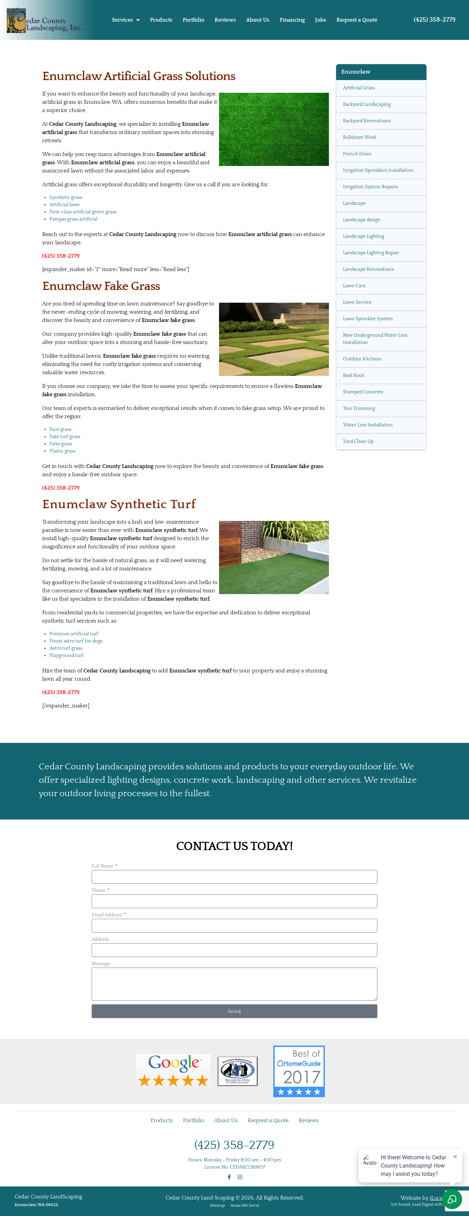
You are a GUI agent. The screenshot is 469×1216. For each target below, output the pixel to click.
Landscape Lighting (363, 236)
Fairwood (353, 678)
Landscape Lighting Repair (371, 253)
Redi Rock (353, 375)
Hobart (351, 744)
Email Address (107, 1042)
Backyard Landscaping (367, 104)
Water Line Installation (368, 425)
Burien (350, 579)
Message (101, 1091)
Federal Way (356, 711)
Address (100, 1067)
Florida (350, 728)
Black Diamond (360, 530)
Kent (348, 777)
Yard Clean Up (358, 441)
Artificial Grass (359, 88)
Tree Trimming (359, 408)
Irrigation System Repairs (370, 187)
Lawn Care (354, 286)
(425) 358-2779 (435, 19)
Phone (99, 1018)
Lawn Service (357, 302)
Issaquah (353, 761)
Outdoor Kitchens (362, 359)
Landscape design (362, 220)
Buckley (352, 563)
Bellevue (352, 513)
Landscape (354, 203)
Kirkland (353, 810)
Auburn (352, 497)
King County (357, 794)
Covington (354, 612)
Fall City (352, 695)
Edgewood (354, 645)
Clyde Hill (354, 596)
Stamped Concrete (363, 392)
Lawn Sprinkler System (368, 319)
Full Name (103, 993)
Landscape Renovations (368, 269)
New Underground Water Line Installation (375, 339)
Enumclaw (355, 662)
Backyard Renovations (367, 121)
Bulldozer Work (359, 137)
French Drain (357, 154)
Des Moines (355, 629)
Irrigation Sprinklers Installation (378, 170)
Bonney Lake (357, 546)
